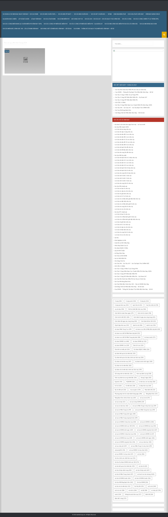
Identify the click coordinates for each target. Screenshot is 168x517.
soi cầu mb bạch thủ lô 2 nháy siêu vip (126, 157)
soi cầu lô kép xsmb (143, 470)
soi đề (144, 490)
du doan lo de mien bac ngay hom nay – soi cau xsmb (20, 14)
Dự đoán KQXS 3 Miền (9, 19)
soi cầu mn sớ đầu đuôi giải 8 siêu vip (125, 204)
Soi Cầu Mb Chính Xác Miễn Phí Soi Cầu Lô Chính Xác (121, 24)
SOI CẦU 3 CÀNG (126, 19)
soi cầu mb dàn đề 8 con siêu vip (124, 144)
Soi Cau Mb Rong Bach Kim (148, 24)
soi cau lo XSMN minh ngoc (145, 438)
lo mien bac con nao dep (147, 381)
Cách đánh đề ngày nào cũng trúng (126, 321)
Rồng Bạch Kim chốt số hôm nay (125, 397)
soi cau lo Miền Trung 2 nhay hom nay (144, 406)
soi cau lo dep (120, 402)
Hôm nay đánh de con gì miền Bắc (126, 377)
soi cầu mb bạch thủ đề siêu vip (124, 147)
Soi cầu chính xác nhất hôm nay (125, 458)
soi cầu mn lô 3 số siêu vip (122, 196)
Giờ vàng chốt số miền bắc (123, 373)
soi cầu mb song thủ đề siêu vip (124, 152)
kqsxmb (118, 381)
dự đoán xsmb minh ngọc (143, 361)
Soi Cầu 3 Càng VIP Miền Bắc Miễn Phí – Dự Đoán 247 (86, 24)
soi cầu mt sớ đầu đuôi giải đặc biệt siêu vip (127, 219)
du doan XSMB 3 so (122, 341)
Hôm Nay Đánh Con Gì (153, 14)
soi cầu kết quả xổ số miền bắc (125, 466)
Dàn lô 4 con (138, 345)
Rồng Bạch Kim (152, 393)
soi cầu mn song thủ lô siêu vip (124, 206)
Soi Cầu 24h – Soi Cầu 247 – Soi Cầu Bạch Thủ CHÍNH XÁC (102, 19)
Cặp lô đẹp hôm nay (122, 325)
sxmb (118, 494)
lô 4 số (118, 385)
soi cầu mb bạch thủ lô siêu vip (124, 170)
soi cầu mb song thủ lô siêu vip (124, 183)
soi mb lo (133, 490)
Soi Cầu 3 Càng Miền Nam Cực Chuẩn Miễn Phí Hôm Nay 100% (22, 24)
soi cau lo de (145, 397)
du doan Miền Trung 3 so (123, 329)
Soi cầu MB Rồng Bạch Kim (124, 482)
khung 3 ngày (146, 377)
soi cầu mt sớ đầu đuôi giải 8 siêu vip (125, 217)
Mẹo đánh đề (150, 389)
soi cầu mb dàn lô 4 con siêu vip (124, 160)
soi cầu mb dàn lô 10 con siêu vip (124, 139)
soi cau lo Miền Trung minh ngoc (125, 414)
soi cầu (140, 454)
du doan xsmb (149, 337)
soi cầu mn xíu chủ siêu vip (122, 209)
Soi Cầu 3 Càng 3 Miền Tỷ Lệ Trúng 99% (146, 19)
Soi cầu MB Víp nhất (64, 14)
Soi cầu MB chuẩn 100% (47, 14)
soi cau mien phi (121, 446)
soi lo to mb (119, 490)
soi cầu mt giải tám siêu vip (123, 222)
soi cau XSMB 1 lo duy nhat (138, 450)
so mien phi (156, 490)
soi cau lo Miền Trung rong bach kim (126, 418)
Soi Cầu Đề (139, 486)
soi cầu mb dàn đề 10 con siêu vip (124, 142)
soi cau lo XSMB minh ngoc (124, 430)
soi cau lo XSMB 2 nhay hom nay (125, 422)
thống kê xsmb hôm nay (133, 494)
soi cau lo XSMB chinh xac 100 (125, 426)
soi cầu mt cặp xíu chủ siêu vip (123, 227)
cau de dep (119, 309)
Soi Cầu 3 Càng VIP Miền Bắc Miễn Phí (55, 24)
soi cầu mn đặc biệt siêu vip (123, 201)
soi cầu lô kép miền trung (123, 470)
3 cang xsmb (131, 301)
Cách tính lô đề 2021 (122, 317)
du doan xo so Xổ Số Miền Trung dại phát (127, 337)
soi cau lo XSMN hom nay (123, 438)
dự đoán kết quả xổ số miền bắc (125, 353)
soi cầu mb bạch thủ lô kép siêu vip (125, 168)
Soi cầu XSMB (142, 482)
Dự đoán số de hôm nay (123, 361)
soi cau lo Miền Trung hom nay (145, 410)
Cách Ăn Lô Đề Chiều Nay (136, 14)
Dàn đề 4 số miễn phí (122, 349)
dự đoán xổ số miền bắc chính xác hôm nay (128, 369)
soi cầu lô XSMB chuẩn (123, 478)
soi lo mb (152, 486)
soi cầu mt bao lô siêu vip (122, 214)
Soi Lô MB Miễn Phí (63, 19)
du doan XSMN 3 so (122, 345)
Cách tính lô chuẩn (144, 313)
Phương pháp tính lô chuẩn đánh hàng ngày (128, 393)
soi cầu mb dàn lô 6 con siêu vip (124, 162)
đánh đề (149, 494)
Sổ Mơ (110, 14)
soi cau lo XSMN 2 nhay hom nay (125, 434)
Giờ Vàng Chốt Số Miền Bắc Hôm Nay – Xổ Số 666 (56, 28)
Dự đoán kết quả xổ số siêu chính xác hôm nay (129, 357)
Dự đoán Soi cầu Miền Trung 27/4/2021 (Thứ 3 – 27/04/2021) (24, 71)
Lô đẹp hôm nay (145, 385)
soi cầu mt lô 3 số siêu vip (122, 224)
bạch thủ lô (137, 305)
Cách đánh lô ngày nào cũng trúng (144, 317)
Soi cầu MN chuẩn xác (81, 14)
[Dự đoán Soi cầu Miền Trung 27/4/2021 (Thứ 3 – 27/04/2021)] (25, 60)
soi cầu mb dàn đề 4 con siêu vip (124, 134)
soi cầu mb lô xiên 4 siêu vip (123, 180)
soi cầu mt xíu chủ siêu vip (122, 235)
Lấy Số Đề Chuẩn (23, 19)
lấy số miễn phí (120, 389)
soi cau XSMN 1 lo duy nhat (124, 454)
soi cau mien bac (145, 442)
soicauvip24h (120, 450)
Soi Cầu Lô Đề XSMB (49, 19)
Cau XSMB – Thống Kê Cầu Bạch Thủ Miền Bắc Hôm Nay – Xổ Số (94, 28)
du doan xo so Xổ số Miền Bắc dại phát (148, 329)
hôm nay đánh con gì (144, 373)
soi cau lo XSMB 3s (147, 422)
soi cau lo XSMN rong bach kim (125, 442)
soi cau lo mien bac (121, 406)
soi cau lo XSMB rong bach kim (147, 430)
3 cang (118, 301)
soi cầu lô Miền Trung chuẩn (124, 474)
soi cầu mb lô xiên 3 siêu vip (123, 178)
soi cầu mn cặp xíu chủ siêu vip (124, 191)
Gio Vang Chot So (77, 19)
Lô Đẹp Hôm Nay (36, 19)
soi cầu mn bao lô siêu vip (122, 188)
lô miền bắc (130, 385)
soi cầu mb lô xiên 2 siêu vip (123, 175)
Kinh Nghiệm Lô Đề (120, 14)
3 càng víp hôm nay (122, 305)
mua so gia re (135, 389)
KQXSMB (130, 381)
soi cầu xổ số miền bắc (122, 486)
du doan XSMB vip (139, 341)
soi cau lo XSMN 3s (147, 434)
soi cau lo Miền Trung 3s (123, 410)
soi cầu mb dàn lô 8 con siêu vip (124, 165)
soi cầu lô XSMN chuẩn (143, 478)
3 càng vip (144, 301)
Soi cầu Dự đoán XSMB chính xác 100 (127, 462)
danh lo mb (137, 325)
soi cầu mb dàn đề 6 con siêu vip (124, 137)
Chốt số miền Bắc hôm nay (137, 309)
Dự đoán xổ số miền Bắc (123, 365)
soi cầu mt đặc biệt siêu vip (123, 229)
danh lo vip (151, 325)
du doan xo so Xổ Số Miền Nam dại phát (127, 333)
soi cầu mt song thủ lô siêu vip (124, 232)
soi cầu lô (143, 466)
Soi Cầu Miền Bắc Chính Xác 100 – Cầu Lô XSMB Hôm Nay (20, 28)
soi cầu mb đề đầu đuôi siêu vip (124, 150)
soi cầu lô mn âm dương (145, 474)
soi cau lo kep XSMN (137, 402)
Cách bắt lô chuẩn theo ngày (124, 313)
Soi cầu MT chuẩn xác (98, 14)
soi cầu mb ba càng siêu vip (123, 129)
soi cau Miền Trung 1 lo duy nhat (141, 446)
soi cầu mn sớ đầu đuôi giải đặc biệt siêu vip (127, 198)
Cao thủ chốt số (152, 305)
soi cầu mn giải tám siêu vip (123, 193)
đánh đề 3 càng (120, 498)
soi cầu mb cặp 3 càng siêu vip (123, 132)
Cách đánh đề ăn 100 (148, 321)
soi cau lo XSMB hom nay (147, 426)
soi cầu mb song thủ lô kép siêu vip (125, 173)
